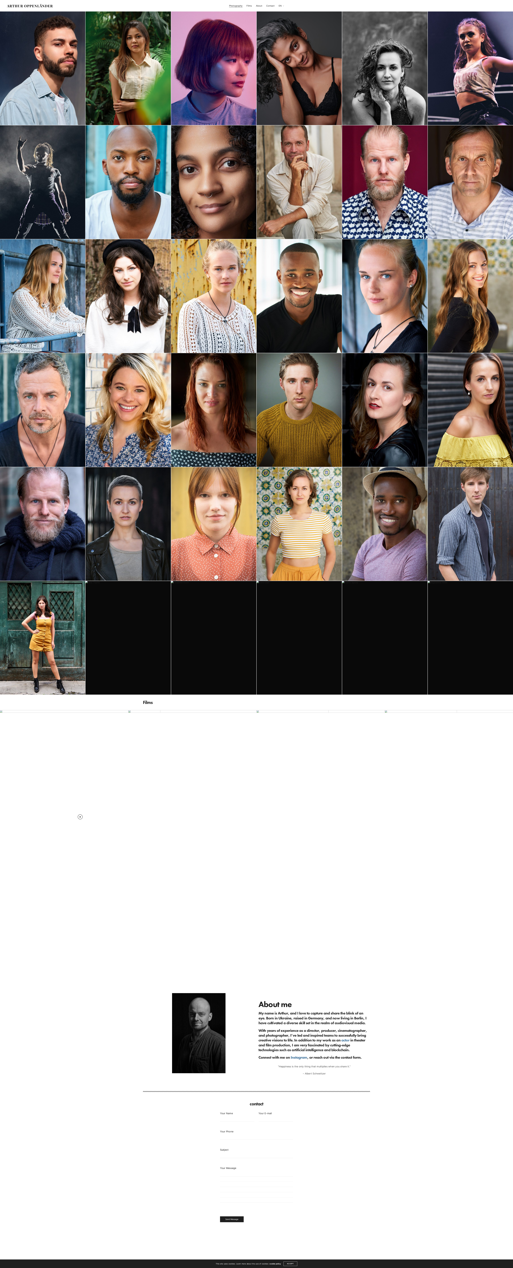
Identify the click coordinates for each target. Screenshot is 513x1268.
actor (345, 1040)
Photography (236, 5)
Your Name (226, 1113)
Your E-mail (265, 1113)
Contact (270, 5)
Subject (224, 1149)
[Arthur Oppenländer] (30, 6)
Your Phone (226, 1131)
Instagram (299, 1057)
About (259, 5)
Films (249, 5)
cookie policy (275, 1264)
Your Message (228, 1168)
